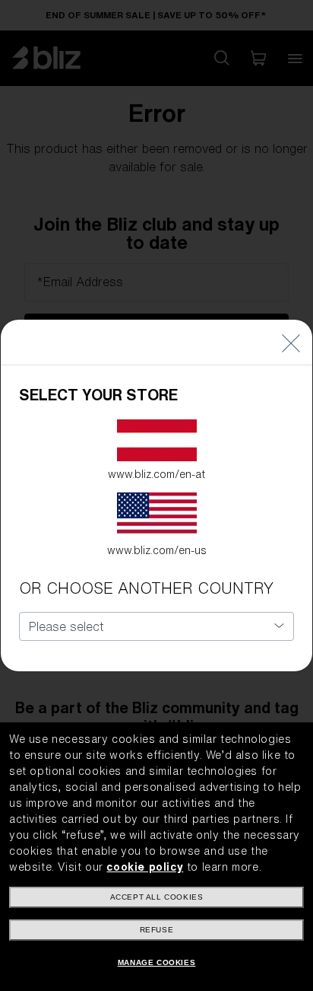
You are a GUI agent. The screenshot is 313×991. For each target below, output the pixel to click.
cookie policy (144, 867)
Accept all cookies (157, 897)
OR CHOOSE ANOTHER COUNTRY (146, 588)
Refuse (157, 930)
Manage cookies (156, 962)
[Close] (291, 342)
